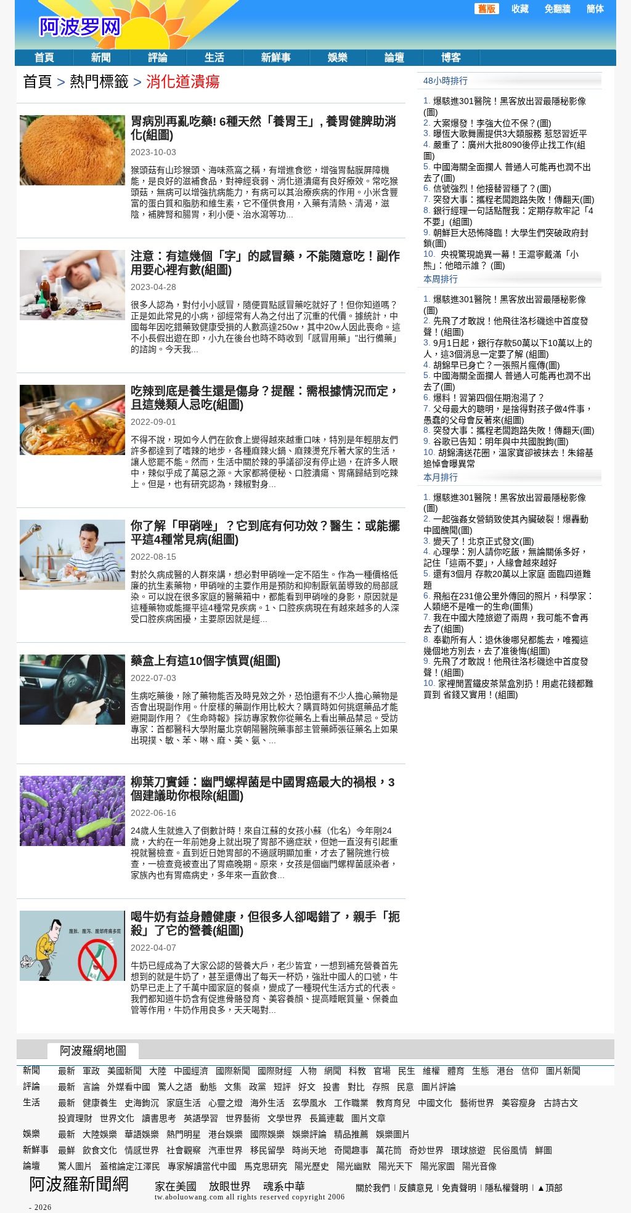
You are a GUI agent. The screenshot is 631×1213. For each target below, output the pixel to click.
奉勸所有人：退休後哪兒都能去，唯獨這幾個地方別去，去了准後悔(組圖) (505, 645)
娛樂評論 (309, 1134)
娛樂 (338, 57)
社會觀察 (183, 1150)
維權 (431, 1071)
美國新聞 (124, 1071)
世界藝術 (243, 1118)
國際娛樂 (267, 1134)
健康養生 (100, 1102)
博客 (451, 57)
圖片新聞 (563, 1071)
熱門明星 (183, 1134)
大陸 (157, 1071)
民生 (406, 1071)
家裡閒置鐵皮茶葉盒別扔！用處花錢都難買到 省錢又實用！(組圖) (508, 689)
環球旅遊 (468, 1150)
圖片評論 (438, 1087)
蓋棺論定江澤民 (130, 1166)
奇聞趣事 (351, 1150)
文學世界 (284, 1118)
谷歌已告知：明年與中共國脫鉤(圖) (501, 441)
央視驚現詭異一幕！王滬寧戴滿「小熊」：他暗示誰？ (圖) (501, 259)
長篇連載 (326, 1118)
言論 (91, 1087)
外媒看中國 (128, 1087)
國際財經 (275, 1071)
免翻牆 (558, 9)
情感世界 (141, 1150)
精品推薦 (351, 1134)
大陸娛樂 (100, 1134)
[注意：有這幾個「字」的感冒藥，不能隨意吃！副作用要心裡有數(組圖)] (72, 286)
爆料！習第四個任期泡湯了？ (489, 398)
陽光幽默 (353, 1166)
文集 (233, 1087)
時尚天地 (309, 1150)
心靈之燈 (225, 1102)
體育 (456, 1071)
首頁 (44, 57)
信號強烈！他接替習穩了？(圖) (492, 188)
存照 (380, 1087)
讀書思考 (159, 1118)
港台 (505, 1071)
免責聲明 (459, 1188)
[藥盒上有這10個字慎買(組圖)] (72, 691)
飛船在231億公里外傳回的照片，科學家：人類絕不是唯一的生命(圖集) (509, 600)
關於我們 (373, 1188)
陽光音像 (479, 1166)
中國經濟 (191, 1071)
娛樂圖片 (393, 1134)
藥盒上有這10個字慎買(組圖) (205, 661)
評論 (158, 57)
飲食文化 (100, 1150)
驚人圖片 (75, 1166)
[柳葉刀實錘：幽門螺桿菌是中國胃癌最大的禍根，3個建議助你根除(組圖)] (72, 812)
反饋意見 (416, 1188)
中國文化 (435, 1102)
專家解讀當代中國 (202, 1166)
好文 (307, 1087)
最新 (66, 1071)
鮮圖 (543, 1150)
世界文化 (117, 1118)
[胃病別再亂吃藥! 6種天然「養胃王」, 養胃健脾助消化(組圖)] (72, 151)
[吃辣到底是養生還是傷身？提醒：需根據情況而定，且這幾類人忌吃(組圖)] (72, 421)
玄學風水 (309, 1102)
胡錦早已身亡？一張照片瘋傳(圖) (496, 364)
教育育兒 (393, 1102)
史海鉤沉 (141, 1102)
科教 (357, 1071)
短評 (282, 1087)
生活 (214, 57)
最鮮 (66, 1150)
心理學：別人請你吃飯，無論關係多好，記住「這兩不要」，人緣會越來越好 (505, 557)
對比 (356, 1087)
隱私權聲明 (506, 1188)
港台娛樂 (225, 1134)
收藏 (520, 9)
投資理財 (75, 1118)
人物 (308, 1071)
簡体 (595, 9)
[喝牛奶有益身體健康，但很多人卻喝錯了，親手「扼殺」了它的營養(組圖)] (72, 947)
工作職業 (351, 1102)
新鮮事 (276, 57)
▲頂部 (550, 1188)
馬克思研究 (265, 1166)
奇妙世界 (426, 1150)
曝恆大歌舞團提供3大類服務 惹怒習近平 (510, 134)
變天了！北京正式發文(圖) (483, 541)
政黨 (257, 1087)
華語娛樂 (141, 1134)
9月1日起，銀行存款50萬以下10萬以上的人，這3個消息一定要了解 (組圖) (507, 348)
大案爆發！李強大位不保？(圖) (492, 122)
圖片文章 (368, 1118)
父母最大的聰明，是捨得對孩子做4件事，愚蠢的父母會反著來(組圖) (508, 414)
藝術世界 (477, 1102)
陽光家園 (437, 1166)
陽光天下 (395, 1166)
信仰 (530, 1071)
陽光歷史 (312, 1166)
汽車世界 (225, 1150)
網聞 (332, 1071)
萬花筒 (389, 1150)
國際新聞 (233, 1071)
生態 (480, 1071)
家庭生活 (183, 1102)
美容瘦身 (519, 1102)
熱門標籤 (99, 81)
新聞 (101, 57)
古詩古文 (560, 1102)
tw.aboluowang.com (189, 1197)
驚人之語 (175, 1087)
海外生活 (267, 1102)
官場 (382, 1071)
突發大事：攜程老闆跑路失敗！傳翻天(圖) (514, 199)
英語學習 (201, 1118)
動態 (208, 1087)
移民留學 (267, 1150)
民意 (405, 1087)
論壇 (394, 57)
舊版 (486, 9)
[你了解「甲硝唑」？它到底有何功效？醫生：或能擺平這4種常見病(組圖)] (72, 556)
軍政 (91, 1071)
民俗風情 (510, 1150)
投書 (331, 1087)
